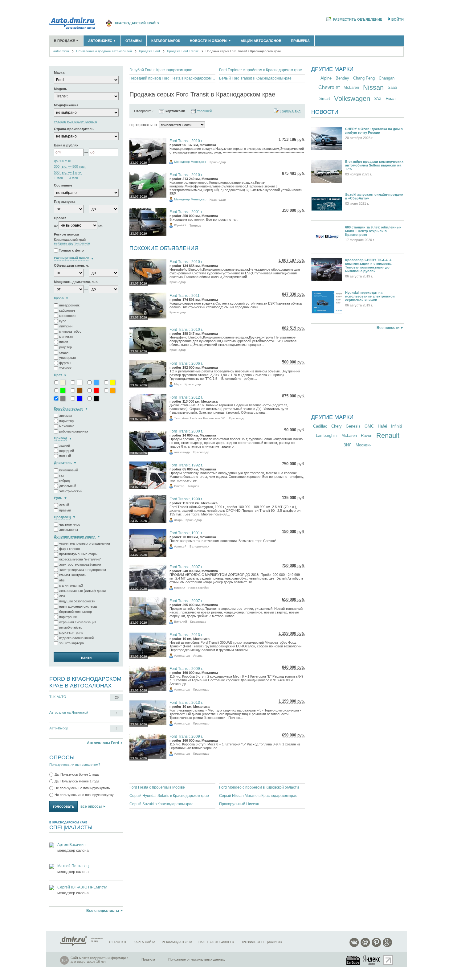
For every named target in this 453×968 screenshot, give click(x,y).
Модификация (66, 105)
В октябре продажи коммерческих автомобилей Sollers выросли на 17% (374, 165)
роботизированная (73, 431)
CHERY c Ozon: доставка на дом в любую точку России (374, 130)
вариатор (66, 421)
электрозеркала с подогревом (82, 570)
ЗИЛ (348, 445)
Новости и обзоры (210, 41)
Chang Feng (364, 78)
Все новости (388, 328)
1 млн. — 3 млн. (66, 178)
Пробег (60, 218)
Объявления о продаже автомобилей (104, 51)
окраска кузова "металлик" (80, 559)
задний (64, 445)
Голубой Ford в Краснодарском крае (160, 70)
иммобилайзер (70, 627)
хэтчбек (65, 368)
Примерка (300, 41)
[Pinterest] (376, 946)
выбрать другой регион (72, 243)
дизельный (67, 486)
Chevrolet (329, 87)
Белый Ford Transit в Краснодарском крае (255, 78)
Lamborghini (326, 435)
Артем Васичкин (71, 845)
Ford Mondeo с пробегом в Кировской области (259, 787)
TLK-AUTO (57, 697)
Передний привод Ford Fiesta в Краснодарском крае (172, 78)
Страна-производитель (74, 129)
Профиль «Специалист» (261, 942)
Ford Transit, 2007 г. (186, 567)
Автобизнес (102, 41)
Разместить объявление (357, 19)
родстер (65, 347)
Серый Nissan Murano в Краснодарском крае (258, 796)
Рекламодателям (177, 942)
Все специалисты (102, 911)
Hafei (382, 426)
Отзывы (133, 41)
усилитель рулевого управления (84, 543)
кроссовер (67, 316)
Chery (336, 426)
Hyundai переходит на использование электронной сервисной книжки (370, 296)
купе (62, 321)
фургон (65, 363)
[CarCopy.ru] (353, 960)
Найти (86, 657)
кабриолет (67, 310)
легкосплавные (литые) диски (82, 591)
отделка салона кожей (76, 638)
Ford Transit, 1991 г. (186, 533)
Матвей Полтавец (73, 866)
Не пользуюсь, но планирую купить (82, 788)
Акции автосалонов (261, 41)
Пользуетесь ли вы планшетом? (74, 764)
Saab (392, 87)
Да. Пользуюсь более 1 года (77, 774)
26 (117, 697)
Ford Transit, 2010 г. (186, 141)
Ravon (366, 435)
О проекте (118, 942)
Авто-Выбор (58, 728)
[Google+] (387, 946)
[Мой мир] (365, 946)
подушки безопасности (77, 601)
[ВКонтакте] (354, 946)
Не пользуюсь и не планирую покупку (84, 795)
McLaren (351, 87)
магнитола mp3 (71, 585)
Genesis (353, 426)
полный (65, 456)
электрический (70, 491)
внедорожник (69, 305)
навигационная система (78, 606)
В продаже (66, 41)
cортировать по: (143, 125)
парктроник (68, 617)
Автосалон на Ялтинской (68, 712)
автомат (65, 415)
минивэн (66, 336)
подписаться (290, 110)
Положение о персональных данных (196, 959)
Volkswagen (352, 98)
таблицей (204, 111)
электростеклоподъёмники (80, 564)
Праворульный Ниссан (239, 804)
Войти (397, 19)
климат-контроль (72, 575)
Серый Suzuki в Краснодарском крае (161, 804)
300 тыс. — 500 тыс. (70, 166)
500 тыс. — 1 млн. (68, 172)
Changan (386, 78)
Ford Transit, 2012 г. (186, 397)
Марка (59, 72)
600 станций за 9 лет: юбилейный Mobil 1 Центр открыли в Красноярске (373, 230)
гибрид (64, 480)
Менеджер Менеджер (190, 161)
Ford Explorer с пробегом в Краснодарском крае (260, 70)
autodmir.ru (61, 51)
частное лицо (69, 524)
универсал (67, 357)
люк (62, 596)
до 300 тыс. (63, 161)
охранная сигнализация (77, 622)
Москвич (364, 445)
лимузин (65, 326)
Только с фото (71, 250)
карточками (175, 111)
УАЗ (378, 98)
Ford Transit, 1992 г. (186, 465)
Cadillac (320, 426)
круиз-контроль (71, 632)
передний (66, 451)
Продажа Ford (149, 51)
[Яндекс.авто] (372, 960)
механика (66, 426)
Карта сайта (144, 942)
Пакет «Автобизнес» (216, 942)
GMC (369, 426)
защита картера (71, 643)
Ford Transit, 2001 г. (186, 212)
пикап (63, 342)
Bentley (342, 78)
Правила (148, 959)
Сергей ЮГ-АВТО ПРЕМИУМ (82, 887)
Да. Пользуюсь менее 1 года (77, 781)
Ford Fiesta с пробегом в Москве (157, 787)
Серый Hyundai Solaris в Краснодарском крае (169, 796)
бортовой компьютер (75, 611)
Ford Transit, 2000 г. (186, 431)
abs (62, 580)
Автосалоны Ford (103, 743)
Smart (324, 98)
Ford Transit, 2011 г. (185, 295)
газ (61, 475)
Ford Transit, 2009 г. (186, 669)
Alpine (326, 78)
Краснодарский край (135, 23)
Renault (387, 435)
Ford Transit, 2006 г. (186, 363)
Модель (60, 89)
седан (63, 352)
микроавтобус (70, 331)
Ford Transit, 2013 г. (186, 635)
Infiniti (396, 426)
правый (65, 510)
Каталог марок (165, 41)
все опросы (91, 806)
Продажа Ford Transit (182, 51)
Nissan (373, 87)
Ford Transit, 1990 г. (186, 499)
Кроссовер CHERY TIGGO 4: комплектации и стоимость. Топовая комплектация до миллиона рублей (369, 265)
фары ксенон (69, 549)
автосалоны (68, 529)
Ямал (391, 98)
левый (64, 505)
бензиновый (68, 470)
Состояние (63, 185)
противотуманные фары (78, 554)
